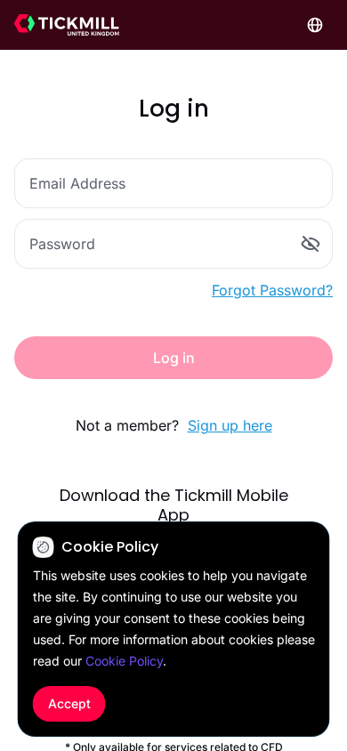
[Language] (315, 25)
